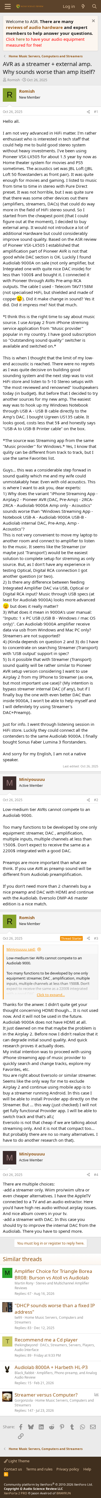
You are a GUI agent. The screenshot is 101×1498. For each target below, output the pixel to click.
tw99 (18, 1317)
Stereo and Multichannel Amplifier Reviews (52, 1285)
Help (87, 1469)
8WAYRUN (63, 1493)
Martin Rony (24, 1283)
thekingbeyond (26, 1345)
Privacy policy (67, 1469)
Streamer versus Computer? (46, 1395)
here (21, 39)
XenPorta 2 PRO (15, 1493)
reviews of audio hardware (35, 27)
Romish (13, 79)
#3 (96, 938)
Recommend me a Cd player (46, 1339)
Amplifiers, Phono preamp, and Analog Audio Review (56, 1375)
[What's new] (83, 6)
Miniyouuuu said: (20, 949)
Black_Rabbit (24, 1372)
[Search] (94, 6)
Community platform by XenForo (48, 1484)
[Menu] (7, 6)
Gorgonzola (24, 1400)
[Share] (88, 112)
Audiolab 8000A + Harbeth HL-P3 (51, 1367)
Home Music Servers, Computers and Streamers (49, 1320)
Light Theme (18, 1460)
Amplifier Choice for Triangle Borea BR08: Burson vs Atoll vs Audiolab (53, 1274)
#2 (96, 799)
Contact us (13, 1469)
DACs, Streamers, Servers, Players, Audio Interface (55, 1347)
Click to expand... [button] (51, 994)
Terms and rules (39, 1469)
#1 (96, 111)
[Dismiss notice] (92, 21)
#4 (96, 1174)
